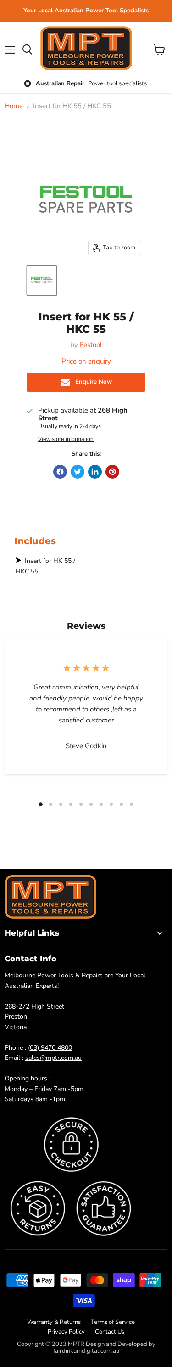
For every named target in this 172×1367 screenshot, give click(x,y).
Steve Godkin (86, 745)
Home (14, 106)
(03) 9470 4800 (50, 1047)
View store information (66, 439)
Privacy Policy (66, 1332)
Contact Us (109, 1332)
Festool (91, 344)
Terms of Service (113, 1322)
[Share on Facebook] (60, 472)
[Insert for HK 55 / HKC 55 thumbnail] (41, 280)
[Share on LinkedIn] (95, 472)
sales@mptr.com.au (53, 1057)
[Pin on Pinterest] (112, 472)
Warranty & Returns (54, 1322)
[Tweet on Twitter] (77, 472)
